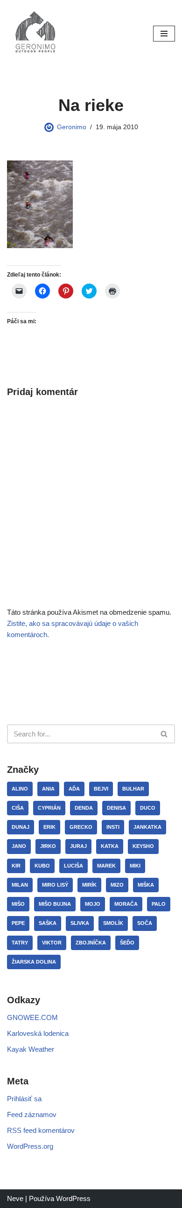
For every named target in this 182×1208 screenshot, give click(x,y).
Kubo (42, 865)
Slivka (79, 923)
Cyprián (49, 808)
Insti (112, 827)
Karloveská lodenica (38, 1033)
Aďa (74, 788)
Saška (47, 923)
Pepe (18, 923)
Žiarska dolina (34, 962)
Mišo (18, 904)
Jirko (48, 846)
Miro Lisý (55, 885)
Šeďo (127, 942)
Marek (106, 865)
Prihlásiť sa (24, 1099)
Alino (20, 788)
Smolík (113, 923)
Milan (20, 885)
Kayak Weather (30, 1049)
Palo (159, 904)
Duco (147, 808)
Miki (135, 865)
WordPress (73, 1198)
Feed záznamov (31, 1114)
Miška (146, 885)
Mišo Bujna (55, 904)
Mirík (89, 885)
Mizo (117, 885)
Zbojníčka (91, 942)
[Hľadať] (164, 733)
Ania (48, 788)
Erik (49, 827)
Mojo (92, 904)
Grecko (81, 827)
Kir (16, 865)
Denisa (116, 808)
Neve (15, 1198)
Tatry (20, 942)
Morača (126, 904)
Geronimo (71, 127)
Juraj (78, 846)
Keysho (143, 846)
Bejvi (101, 788)
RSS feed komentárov (41, 1130)
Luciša (73, 865)
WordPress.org (30, 1146)
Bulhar (133, 788)
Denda (84, 808)
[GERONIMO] (35, 34)
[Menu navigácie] (164, 34)
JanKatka (147, 827)
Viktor (52, 942)
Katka (110, 846)
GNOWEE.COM (32, 1017)
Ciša (18, 808)
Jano (19, 846)
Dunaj (20, 827)
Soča (144, 923)
